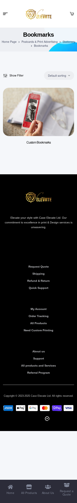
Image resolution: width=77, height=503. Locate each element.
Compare (65, 118)
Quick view (65, 108)
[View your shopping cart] (72, 14)
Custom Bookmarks (38, 142)
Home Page (9, 42)
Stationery (69, 42)
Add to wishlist (65, 99)
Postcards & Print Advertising (40, 42)
